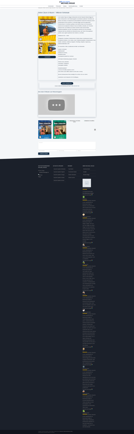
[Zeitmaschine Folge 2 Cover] (47, 42)
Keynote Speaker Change (59, 174)
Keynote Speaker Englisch (59, 171)
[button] (85, 6)
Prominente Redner (72, 171)
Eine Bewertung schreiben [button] (88, 193)
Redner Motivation (72, 174)
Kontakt (84, 171)
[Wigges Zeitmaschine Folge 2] (47, 16)
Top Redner (70, 169)
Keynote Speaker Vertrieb (59, 177)
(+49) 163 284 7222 (75, 85)
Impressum (61, 431)
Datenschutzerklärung (67, 431)
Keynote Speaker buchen (59, 180)
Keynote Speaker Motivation (59, 169)
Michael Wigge (86, 174)
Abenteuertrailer (86, 169)
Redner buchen (71, 177)
